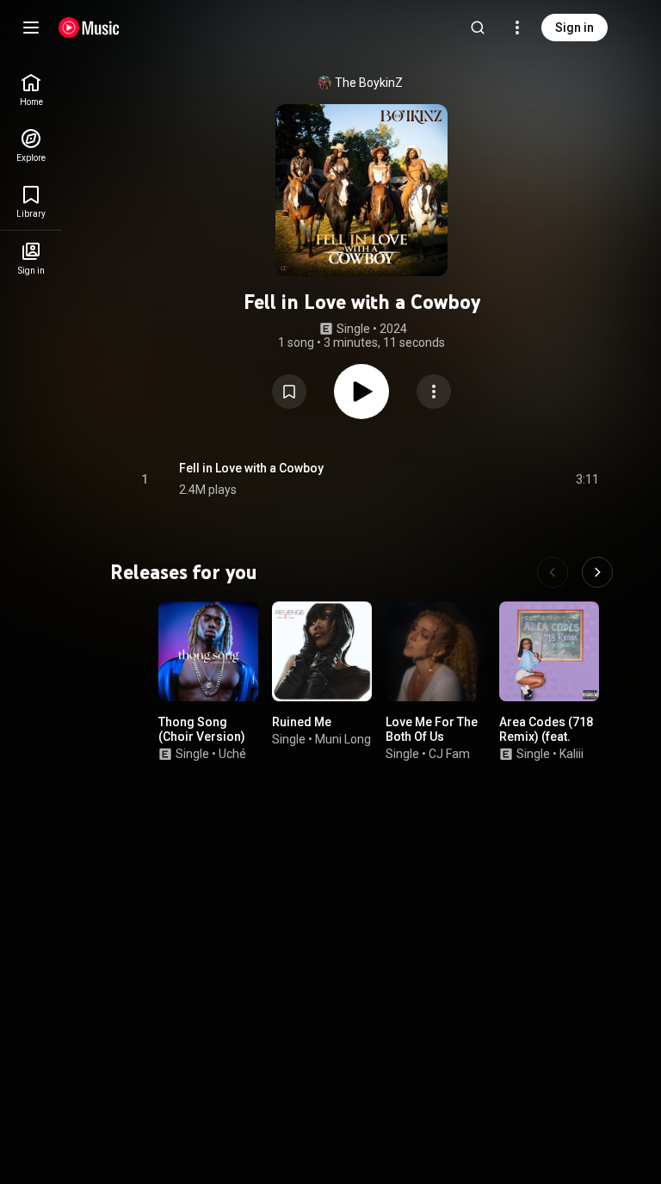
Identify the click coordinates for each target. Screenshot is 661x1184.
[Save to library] (289, 391)
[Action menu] (434, 391)
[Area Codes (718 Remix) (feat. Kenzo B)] (549, 651)
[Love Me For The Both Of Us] (435, 651)
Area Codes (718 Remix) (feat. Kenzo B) (546, 736)
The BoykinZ (369, 82)
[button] (289, 391)
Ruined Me (301, 722)
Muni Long (343, 739)
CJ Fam (449, 754)
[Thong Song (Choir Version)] (208, 651)
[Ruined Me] (322, 651)
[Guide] (31, 27)
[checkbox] (587, 479)
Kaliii (571, 754)
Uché (232, 754)
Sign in (574, 27)
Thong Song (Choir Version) (201, 729)
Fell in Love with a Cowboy (251, 468)
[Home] (89, 27)
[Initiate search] (477, 27)
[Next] (597, 572)
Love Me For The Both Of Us (432, 729)
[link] (31, 90)
